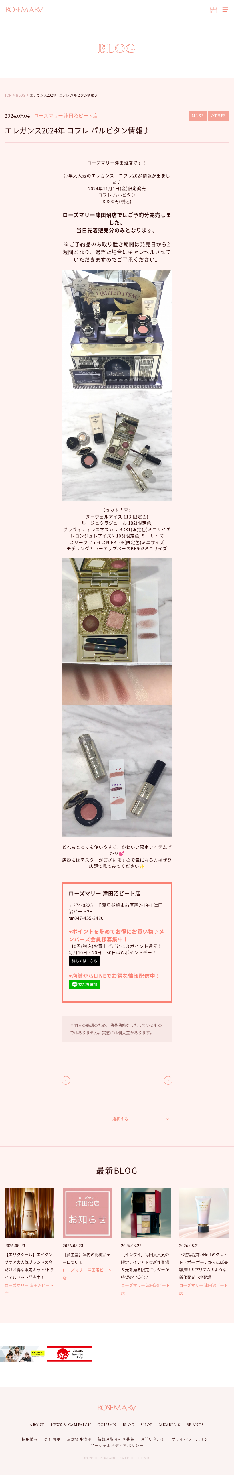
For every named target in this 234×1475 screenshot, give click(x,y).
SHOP (146, 1424)
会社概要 (52, 1439)
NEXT (168, 1080)
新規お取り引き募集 (116, 1439)
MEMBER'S (169, 1424)
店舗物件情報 (79, 1439)
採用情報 (30, 1439)
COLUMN (106, 1424)
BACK (66, 1080)
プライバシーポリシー (192, 1439)
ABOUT (37, 1424)
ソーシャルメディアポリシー (117, 1445)
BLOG (128, 1424)
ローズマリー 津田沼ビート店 (66, 116)
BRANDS (195, 1424)
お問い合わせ (153, 1439)
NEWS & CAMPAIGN (71, 1424)
